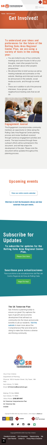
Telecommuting (34, 436)
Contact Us (21, 438)
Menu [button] (40, 7)
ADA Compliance (23, 436)
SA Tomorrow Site (9, 404)
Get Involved (10, 13)
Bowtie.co (39, 413)
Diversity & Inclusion (10, 436)
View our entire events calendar (23, 193)
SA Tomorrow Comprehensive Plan (15, 401)
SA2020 (5, 407)
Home (3, 13)
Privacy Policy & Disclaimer (34, 438)
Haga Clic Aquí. (23, 281)
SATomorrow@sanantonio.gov (17, 387)
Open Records (12, 438)
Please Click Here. (23, 256)
